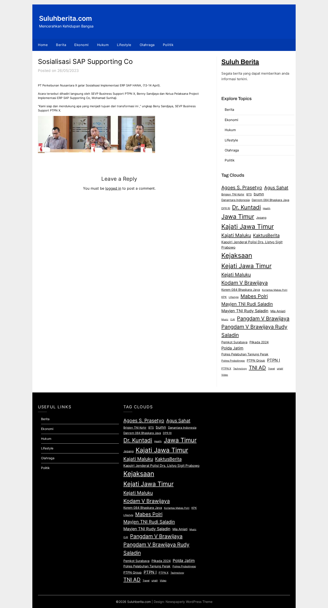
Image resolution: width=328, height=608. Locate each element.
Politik (168, 45)
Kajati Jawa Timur (247, 226)
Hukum (103, 45)
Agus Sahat (276, 187)
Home (43, 45)
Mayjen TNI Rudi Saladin (247, 304)
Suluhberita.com (65, 18)
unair (280, 368)
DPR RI (225, 208)
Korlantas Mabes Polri (274, 290)
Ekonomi (81, 45)
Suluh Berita (240, 61)
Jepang (261, 217)
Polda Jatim (232, 348)
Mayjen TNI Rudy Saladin (244, 310)
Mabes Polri (254, 296)
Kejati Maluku (236, 274)
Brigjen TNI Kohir (232, 194)
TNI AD (257, 368)
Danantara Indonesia (235, 200)
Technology (240, 368)
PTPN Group (256, 360)
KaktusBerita (266, 235)
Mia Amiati (277, 311)
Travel (271, 368)
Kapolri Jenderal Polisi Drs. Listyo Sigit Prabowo (251, 244)
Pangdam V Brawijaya (263, 318)
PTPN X (226, 368)
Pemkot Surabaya (234, 342)
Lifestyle (124, 45)
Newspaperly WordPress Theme (189, 602)
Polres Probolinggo (233, 360)
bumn (259, 194)
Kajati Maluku (236, 235)
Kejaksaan (236, 255)
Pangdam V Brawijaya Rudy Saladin (254, 331)
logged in (113, 188)
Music (224, 319)
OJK (232, 319)
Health (266, 208)
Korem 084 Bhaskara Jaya (240, 289)
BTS (249, 194)
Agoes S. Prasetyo (241, 187)
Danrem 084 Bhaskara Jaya (270, 200)
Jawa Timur (237, 216)
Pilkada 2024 (259, 342)
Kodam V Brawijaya (244, 282)
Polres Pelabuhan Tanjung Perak (244, 354)
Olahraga (147, 45)
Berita (61, 45)
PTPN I (273, 360)
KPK (224, 297)
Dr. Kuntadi (246, 207)
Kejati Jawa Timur (246, 266)
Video (224, 374)
